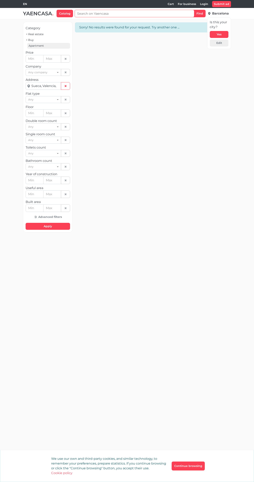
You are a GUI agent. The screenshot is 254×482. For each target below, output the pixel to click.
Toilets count (36, 147)
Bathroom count (39, 161)
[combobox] (25, 4)
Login (204, 4)
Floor (30, 107)
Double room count (41, 121)
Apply (48, 226)
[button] (48, 216)
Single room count (40, 134)
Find (199, 13)
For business (187, 4)
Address (32, 80)
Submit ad (221, 4)
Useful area (34, 188)
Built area (33, 202)
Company (33, 66)
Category (33, 28)
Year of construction (41, 174)
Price (30, 52)
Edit (219, 43)
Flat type (33, 94)
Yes (219, 34)
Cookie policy (61, 473)
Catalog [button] (64, 13)
